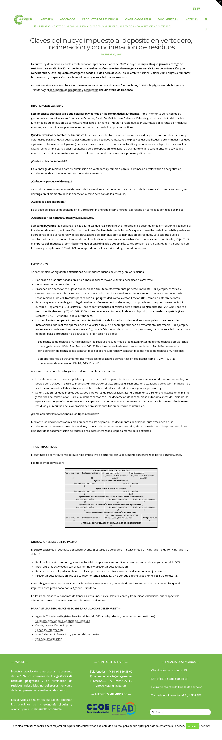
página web (159, 85)
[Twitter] (194, 9)
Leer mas (205, 725)
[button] (218, 3)
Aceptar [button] (192, 725)
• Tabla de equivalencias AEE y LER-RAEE (175, 695)
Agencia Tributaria (47, 616)
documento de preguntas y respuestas (73, 90)
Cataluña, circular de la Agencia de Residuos (62, 620)
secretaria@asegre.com (111, 676)
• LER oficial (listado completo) (169, 679)
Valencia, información (48, 638)
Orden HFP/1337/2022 (98, 583)
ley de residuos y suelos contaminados (67, 64)
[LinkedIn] (199, 9)
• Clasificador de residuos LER (168, 670)
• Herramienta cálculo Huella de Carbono (176, 687)
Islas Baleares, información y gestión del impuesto (67, 634)
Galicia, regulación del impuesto (55, 625)
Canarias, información (49, 629)
